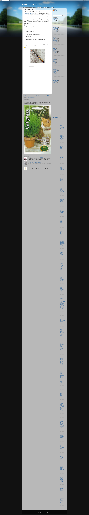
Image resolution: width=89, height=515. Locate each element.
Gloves (61, 277)
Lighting (61, 322)
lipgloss (61, 329)
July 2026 (54, 19)
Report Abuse (55, 117)
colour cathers (62, 190)
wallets (61, 497)
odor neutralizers (62, 366)
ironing (61, 309)
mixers (61, 346)
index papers (62, 304)
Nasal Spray (61, 364)
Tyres (60, 489)
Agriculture (61, 119)
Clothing (61, 187)
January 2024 (55, 52)
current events (62, 209)
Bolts (60, 158)
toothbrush (61, 478)
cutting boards (62, 211)
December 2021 (55, 80)
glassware (61, 276)
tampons (61, 468)
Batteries (61, 139)
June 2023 (54, 60)
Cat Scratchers (62, 172)
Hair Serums (61, 286)
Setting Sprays (62, 425)
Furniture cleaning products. (62, 268)
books (60, 159)
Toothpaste (61, 479)
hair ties (61, 287)
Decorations (61, 213)
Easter (61, 231)
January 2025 (55, 39)
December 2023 (55, 53)
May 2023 (54, 61)
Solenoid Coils (62, 447)
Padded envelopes (61, 374)
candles (61, 167)
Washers (61, 499)
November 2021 (55, 81)
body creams (62, 150)
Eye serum (61, 240)
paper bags (61, 378)
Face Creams (62, 246)
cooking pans (62, 199)
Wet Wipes (61, 503)
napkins (61, 362)
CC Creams (61, 177)
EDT (60, 233)
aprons (61, 125)
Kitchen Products (62, 313)
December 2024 (55, 40)
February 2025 (55, 38)
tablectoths (61, 466)
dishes (61, 222)
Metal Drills (61, 343)
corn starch (61, 201)
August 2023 (55, 58)
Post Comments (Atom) (31, 97)
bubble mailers (62, 161)
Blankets (61, 147)
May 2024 (54, 48)
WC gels (61, 502)
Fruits (60, 264)
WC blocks (61, 501)
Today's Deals (39, 7)
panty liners (61, 377)
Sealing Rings (62, 420)
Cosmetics (61, 202)
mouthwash (61, 350)
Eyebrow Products (62, 242)
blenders (61, 148)
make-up (61, 331)
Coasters (61, 188)
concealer (61, 192)
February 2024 (55, 51)
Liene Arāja (55, 10)
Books (28, 7)
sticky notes (61, 457)
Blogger (50, 512)
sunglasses (61, 460)
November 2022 (55, 68)
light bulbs (61, 321)
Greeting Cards (62, 279)
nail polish (61, 358)
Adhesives (61, 118)
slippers (61, 438)
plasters (61, 393)
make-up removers (61, 334)
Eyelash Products (62, 243)
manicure (61, 335)
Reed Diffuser (62, 402)
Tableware (61, 467)
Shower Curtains (62, 434)
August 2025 (55, 31)
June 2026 (54, 20)
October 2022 (55, 69)
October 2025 (55, 29)
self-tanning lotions (61, 424)
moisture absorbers (61, 348)
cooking (61, 198)
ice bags (61, 302)
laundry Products (62, 320)
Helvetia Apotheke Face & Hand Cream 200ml (34, 162)
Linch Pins (61, 323)
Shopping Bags (62, 433)
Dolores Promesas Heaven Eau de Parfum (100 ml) (35, 157)
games (61, 269)
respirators (61, 404)
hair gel (61, 281)
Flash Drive (61, 256)
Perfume (61, 383)
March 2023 (54, 63)
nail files (61, 357)
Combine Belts (62, 191)
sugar (60, 459)
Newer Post (26, 95)
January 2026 (55, 26)
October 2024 (55, 42)
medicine (61, 342)
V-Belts (61, 491)
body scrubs (61, 157)
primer (61, 395)
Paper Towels (62, 379)
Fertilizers (61, 254)
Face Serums (62, 251)
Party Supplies (62, 382)
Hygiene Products (62, 301)
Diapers (61, 221)
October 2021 (55, 82)
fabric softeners (62, 245)
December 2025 (55, 27)
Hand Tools (61, 292)
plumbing (61, 394)
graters (61, 278)
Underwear (61, 490)
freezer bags (61, 263)
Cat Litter (61, 171)
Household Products (61, 298)
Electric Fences (62, 234)
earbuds (61, 230)
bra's (60, 160)
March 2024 (54, 50)
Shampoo (61, 427)
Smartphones (62, 439)
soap (60, 444)
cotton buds (61, 203)
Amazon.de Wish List (46, 7)
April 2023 (54, 62)
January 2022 (55, 79)
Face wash (61, 252)
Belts (60, 145)
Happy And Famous (29, 4)
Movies (52, 7)
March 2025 (54, 37)
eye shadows (62, 241)
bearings (61, 140)
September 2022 (55, 70)
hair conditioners (62, 280)
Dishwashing (61, 223)
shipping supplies (62, 429)
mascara (61, 337)
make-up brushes (62, 332)
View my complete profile (56, 11)
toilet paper (61, 476)
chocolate (61, 182)
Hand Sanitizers (62, 291)
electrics (61, 235)
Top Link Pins (62, 481)
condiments (61, 193)
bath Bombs (61, 135)
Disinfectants (61, 224)
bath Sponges (62, 138)
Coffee (61, 189)
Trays (60, 487)
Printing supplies (62, 396)
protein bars (61, 397)
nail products (61, 361)
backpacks (61, 129)
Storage (61, 458)
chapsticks (61, 179)
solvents (61, 448)
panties (61, 376)
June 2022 (54, 73)
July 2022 (54, 72)
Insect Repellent (62, 307)
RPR (60, 409)
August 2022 (55, 71)
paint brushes (62, 375)
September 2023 (55, 57)
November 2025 (55, 28)
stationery (61, 456)
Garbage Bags (62, 270)
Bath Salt (61, 137)
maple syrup (61, 336)
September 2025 (55, 30)
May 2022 (54, 74)
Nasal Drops (61, 363)
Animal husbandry (62, 123)
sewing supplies (62, 426)
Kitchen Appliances (61, 312)
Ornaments (61, 371)
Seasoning (61, 421)
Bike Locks (61, 146)
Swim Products (62, 465)
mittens (61, 345)
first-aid (61, 255)
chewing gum (62, 181)
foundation (61, 262)
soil (60, 446)
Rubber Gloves (62, 410)
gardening (61, 271)
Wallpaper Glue (62, 498)
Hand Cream (61, 290)
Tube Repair (61, 488)
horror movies (62, 297)
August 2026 (55, 18)
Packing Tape (62, 372)
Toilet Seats (61, 477)
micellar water (62, 344)
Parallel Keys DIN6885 (62, 381)
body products (62, 156)
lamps (60, 319)
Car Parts (61, 168)
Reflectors (61, 403)
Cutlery (61, 210)
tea (60, 470)
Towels (61, 482)
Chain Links (61, 178)
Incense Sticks (28, 68)
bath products (62, 136)
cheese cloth (61, 180)
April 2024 (54, 49)
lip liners (61, 328)
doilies (61, 225)
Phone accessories (61, 387)
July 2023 (54, 59)
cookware (61, 200)
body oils (61, 155)
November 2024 (55, 41)
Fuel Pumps (61, 266)
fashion (61, 253)
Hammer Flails (62, 289)
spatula (61, 450)
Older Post (49, 95)
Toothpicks (61, 480)
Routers (61, 408)
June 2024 (54, 47)
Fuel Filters (61, 265)
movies (61, 351)
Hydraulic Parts (62, 300)
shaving (61, 428)
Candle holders (62, 166)
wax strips (61, 500)
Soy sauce (61, 449)
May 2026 (54, 21)
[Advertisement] (59, 102)
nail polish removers (61, 360)
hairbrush (61, 288)
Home (25, 7)
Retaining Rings (62, 405)
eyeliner (61, 244)
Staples (61, 455)
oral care (61, 370)
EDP (60, 232)
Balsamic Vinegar (62, 134)
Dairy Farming (62, 212)
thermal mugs (62, 471)
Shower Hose (62, 436)
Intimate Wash (62, 308)
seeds (60, 422)
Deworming (61, 220)
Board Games (62, 149)
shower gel (61, 435)
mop (60, 349)
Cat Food (61, 170)
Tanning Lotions (62, 469)
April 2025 (54, 36)
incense (29, 13)
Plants (61, 392)
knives (61, 318)
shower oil (61, 437)
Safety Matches (62, 411)
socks (60, 445)
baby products (62, 128)
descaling (61, 219)
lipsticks (61, 330)
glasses (61, 275)
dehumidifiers (62, 214)
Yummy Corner (33, 7)
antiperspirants (62, 124)
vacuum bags (62, 492)
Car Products (62, 169)
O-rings (61, 365)
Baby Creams (62, 127)
